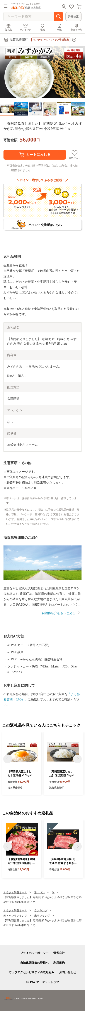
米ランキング (42, 915)
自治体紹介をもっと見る (58, 613)
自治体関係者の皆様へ (34, 962)
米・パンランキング (15, 915)
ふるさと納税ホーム (15, 892)
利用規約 (59, 962)
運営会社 (59, 953)
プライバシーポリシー (34, 953)
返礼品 (8, 29)
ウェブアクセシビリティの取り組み (31, 972)
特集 (59, 29)
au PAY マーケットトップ (42, 982)
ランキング (25, 29)
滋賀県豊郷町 (19, 39)
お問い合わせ (67, 972)
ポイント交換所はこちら (45, 224)
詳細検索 (73, 16)
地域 (42, 29)
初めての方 (76, 29)
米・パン (39, 892)
